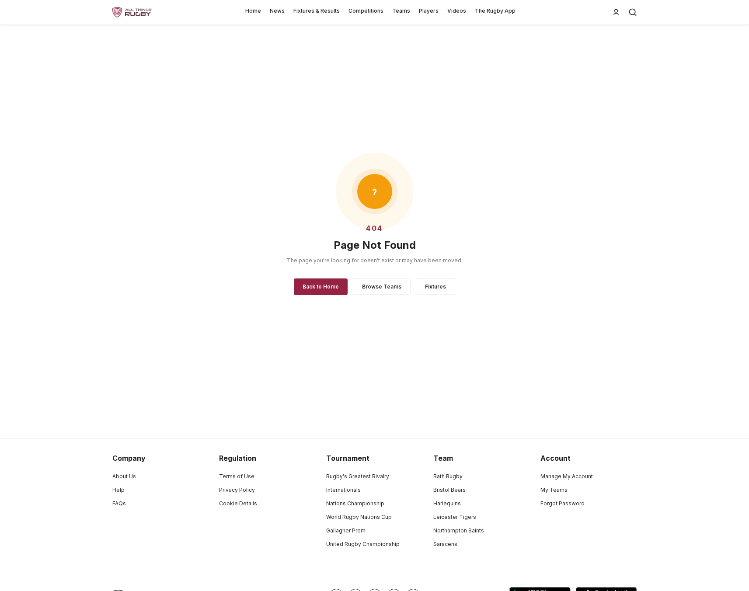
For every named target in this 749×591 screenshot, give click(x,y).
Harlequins (447, 503)
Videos (456, 10)
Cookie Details (238, 503)
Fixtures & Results (316, 10)
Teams (401, 10)
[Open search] (632, 12)
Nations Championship (355, 503)
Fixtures (435, 286)
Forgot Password (562, 503)
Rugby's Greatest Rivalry (357, 476)
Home (253, 10)
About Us (124, 476)
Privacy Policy (237, 490)
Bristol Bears (449, 490)
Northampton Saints (458, 530)
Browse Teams (381, 286)
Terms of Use (236, 476)
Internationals (343, 490)
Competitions (365, 10)
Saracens (445, 544)
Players (429, 10)
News (277, 10)
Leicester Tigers (454, 517)
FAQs (119, 503)
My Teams (554, 490)
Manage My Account (566, 476)
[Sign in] (616, 12)
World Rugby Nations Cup (359, 517)
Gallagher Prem (346, 530)
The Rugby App (495, 10)
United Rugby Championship (363, 544)
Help (118, 490)
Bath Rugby (448, 476)
